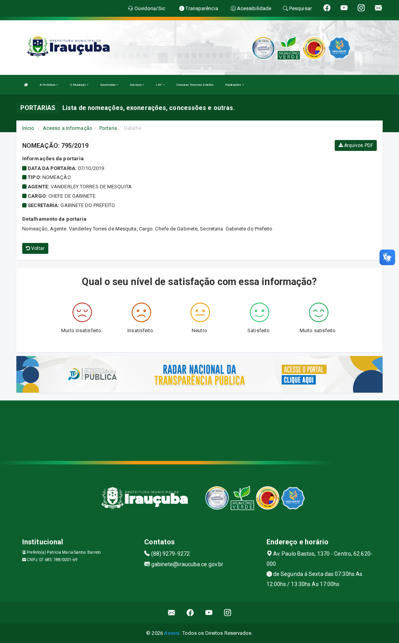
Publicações (233, 85)
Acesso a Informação (67, 128)
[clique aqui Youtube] (209, 613)
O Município (78, 85)
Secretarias (108, 85)
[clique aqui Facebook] (190, 613)
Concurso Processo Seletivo (195, 85)
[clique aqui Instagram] (228, 613)
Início (28, 128)
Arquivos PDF (358, 145)
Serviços (136, 85)
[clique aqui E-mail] (171, 613)
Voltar (37, 248)
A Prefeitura (48, 85)
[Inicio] (26, 85)
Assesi (172, 633)
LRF (159, 85)
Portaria (108, 128)
